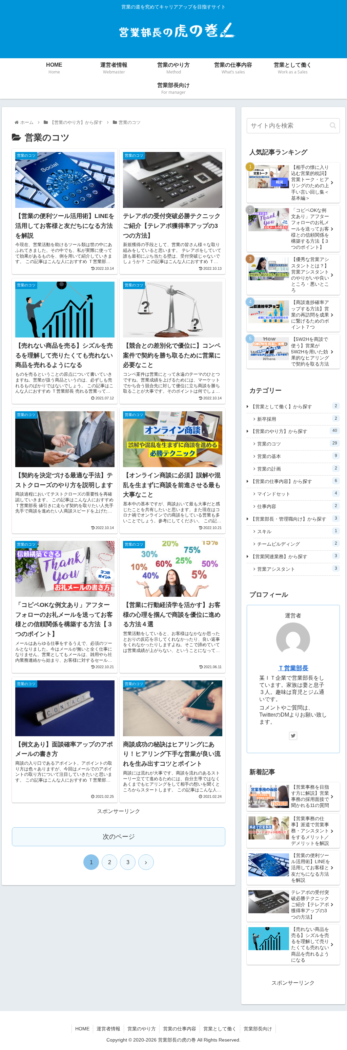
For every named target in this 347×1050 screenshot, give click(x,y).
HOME (82, 1028)
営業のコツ (297, 443)
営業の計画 (297, 469)
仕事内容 (297, 506)
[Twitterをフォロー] (293, 736)
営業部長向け (258, 1028)
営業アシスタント (297, 569)
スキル (297, 531)
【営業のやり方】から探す (293, 431)
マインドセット (297, 494)
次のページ (119, 836)
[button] (333, 125)
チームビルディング (297, 544)
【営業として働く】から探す (293, 406)
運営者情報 (108, 1028)
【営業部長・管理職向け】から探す (293, 519)
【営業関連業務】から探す (293, 556)
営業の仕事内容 (179, 1028)
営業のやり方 (141, 1028)
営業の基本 (297, 456)
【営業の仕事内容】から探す (293, 481)
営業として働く (220, 1028)
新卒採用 (297, 419)
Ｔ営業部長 (293, 668)
